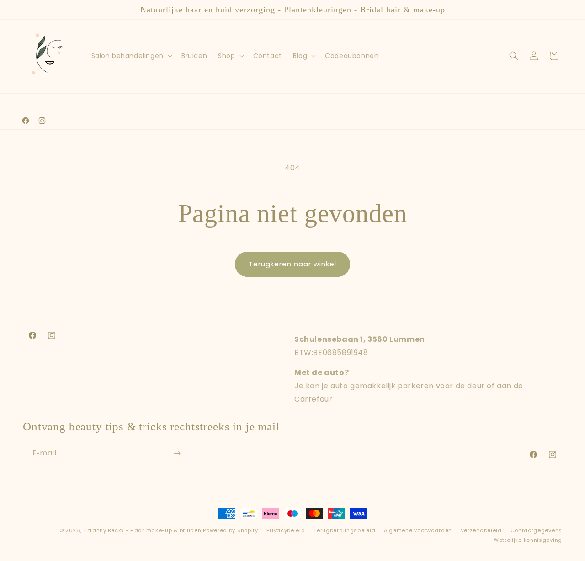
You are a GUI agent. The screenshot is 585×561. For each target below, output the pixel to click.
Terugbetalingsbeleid (344, 530)
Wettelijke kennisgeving (528, 540)
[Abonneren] (177, 453)
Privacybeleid (285, 530)
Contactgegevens (537, 530)
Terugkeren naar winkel (292, 264)
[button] (131, 55)
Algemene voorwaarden (418, 530)
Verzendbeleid (481, 530)
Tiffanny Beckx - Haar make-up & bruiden (142, 530)
